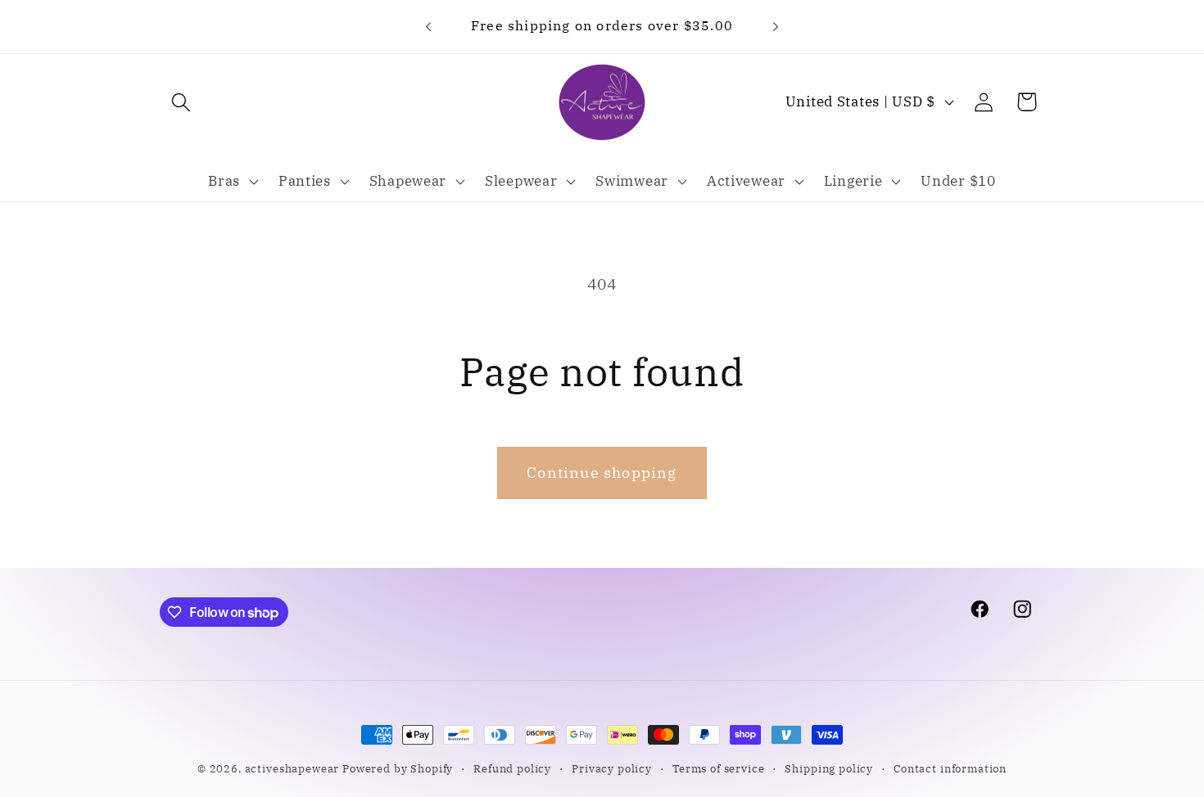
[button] (181, 102)
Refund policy (512, 768)
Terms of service (718, 768)
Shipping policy (829, 768)
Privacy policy (612, 768)
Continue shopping (602, 472)
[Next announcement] (776, 26)
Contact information (950, 768)
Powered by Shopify (397, 768)
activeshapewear (292, 768)
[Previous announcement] (428, 26)
